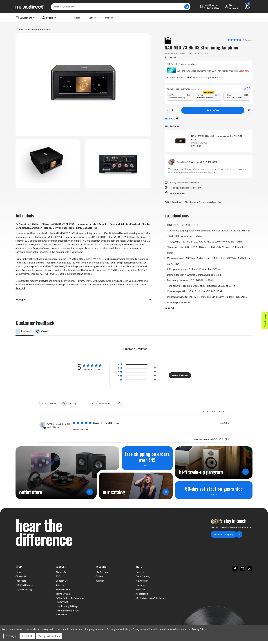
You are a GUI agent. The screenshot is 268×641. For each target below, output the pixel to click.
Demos (19, 571)
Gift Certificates (24, 584)
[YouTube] (249, 568)
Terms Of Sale (63, 593)
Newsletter (142, 580)
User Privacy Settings (67, 606)
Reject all (27, 636)
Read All (20, 288)
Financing (141, 584)
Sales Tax (140, 589)
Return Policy (63, 589)
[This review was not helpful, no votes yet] (226, 439)
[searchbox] (50, 403)
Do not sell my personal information (68, 612)
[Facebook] (235, 568)
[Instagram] (242, 568)
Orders (99, 576)
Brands (92, 17)
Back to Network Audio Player (35, 29)
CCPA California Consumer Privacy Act (70, 600)
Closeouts (21, 576)
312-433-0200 (210, 162)
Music (49, 17)
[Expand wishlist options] (249, 110)
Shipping (60, 584)
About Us (61, 571)
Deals (77, 17)
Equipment (26, 17)
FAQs (59, 576)
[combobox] (81, 403)
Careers (140, 571)
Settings (11, 636)
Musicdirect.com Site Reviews (152, 598)
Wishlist (100, 580)
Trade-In (109, 17)
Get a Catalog (143, 576)
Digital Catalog (24, 589)
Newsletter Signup (223, 534)
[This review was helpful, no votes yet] (220, 439)
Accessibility (142, 593)
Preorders (21, 580)
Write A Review (180, 375)
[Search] (186, 6)
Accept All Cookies (49, 636)
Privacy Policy (198, 629)
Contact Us (62, 580)
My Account (102, 571)
